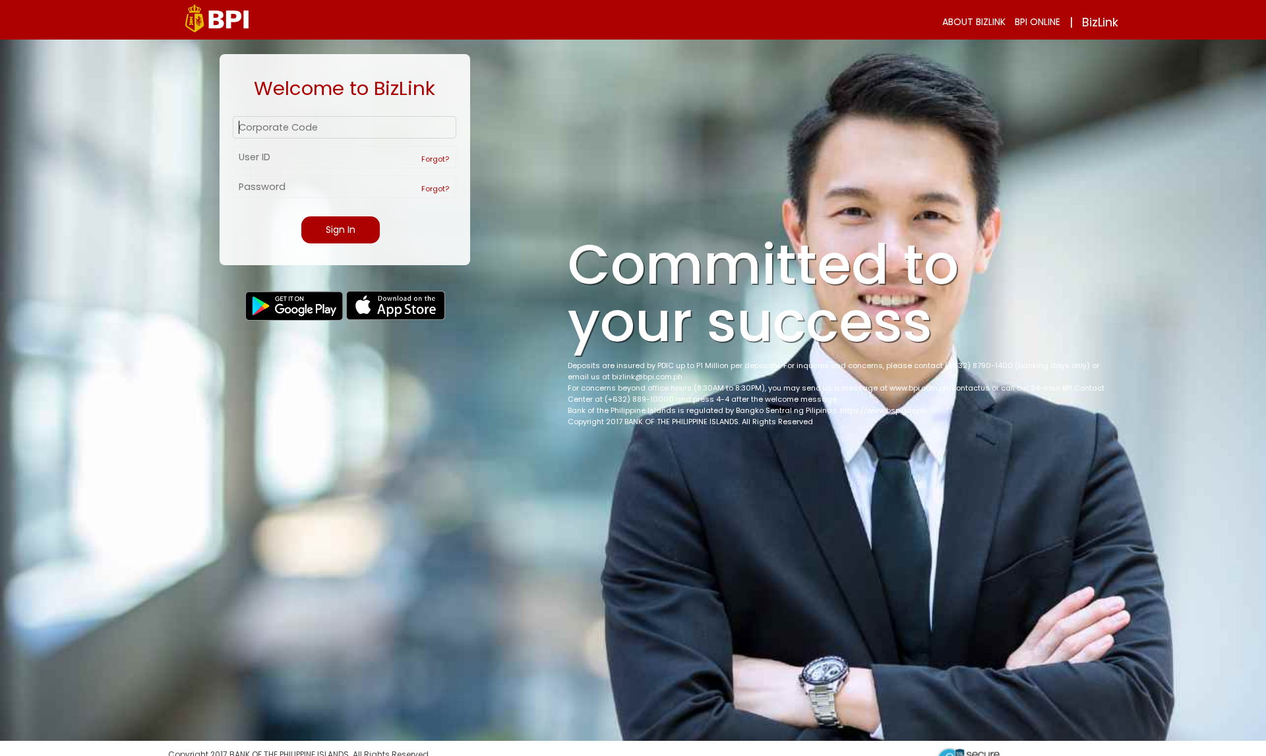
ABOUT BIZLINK (974, 21)
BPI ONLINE (1037, 21)
